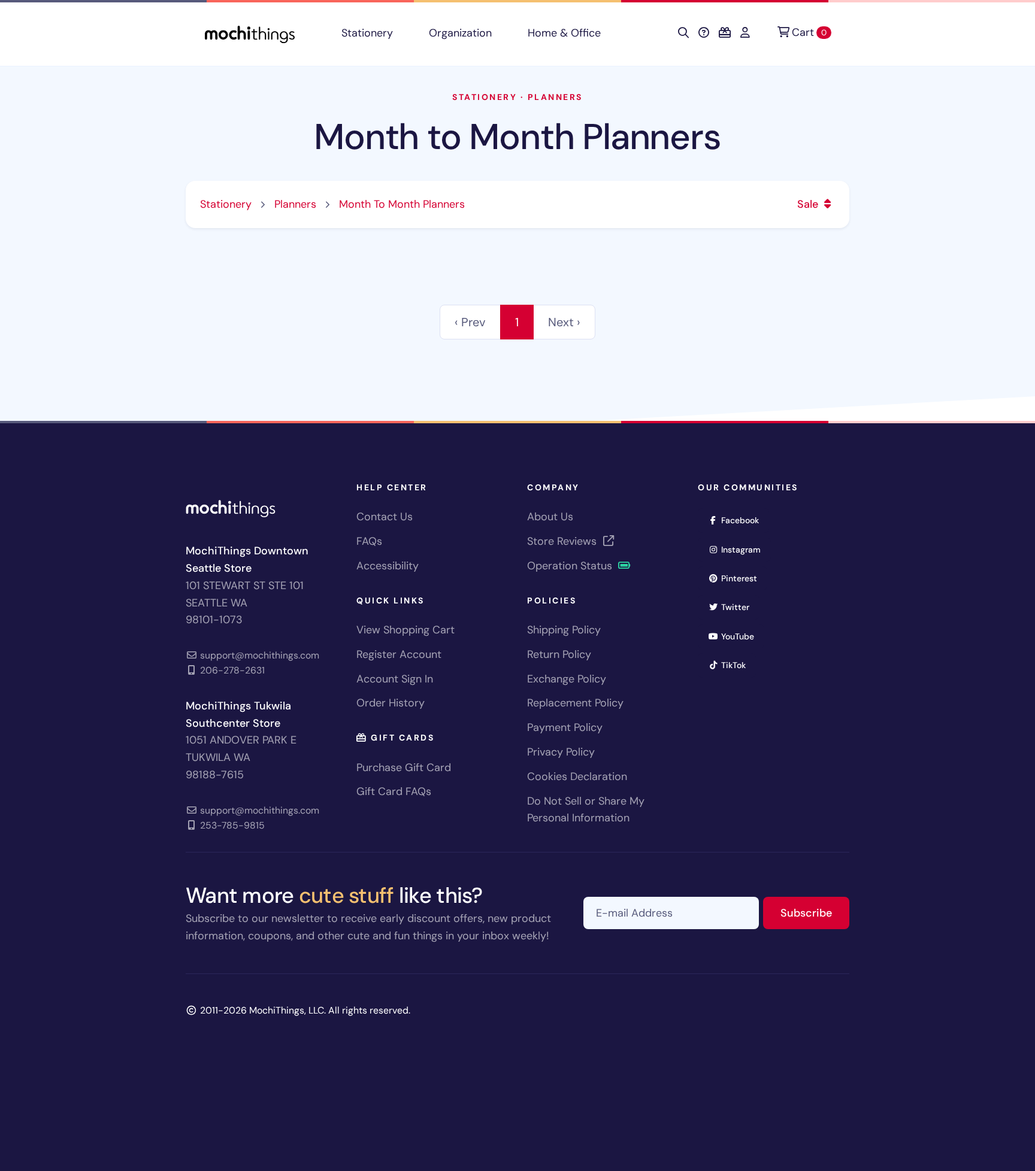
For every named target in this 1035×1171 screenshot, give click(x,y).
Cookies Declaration (577, 776)
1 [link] (517, 322)
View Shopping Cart (405, 630)
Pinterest (743, 578)
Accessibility (387, 566)
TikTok (737, 665)
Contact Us (384, 516)
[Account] (745, 33)
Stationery (367, 33)
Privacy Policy (561, 752)
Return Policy (559, 654)
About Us (550, 516)
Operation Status (571, 566)
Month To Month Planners (402, 204)
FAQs (369, 541)
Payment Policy (565, 727)
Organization (460, 33)
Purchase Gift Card (403, 767)
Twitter (739, 606)
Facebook (744, 520)
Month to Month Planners (517, 136)
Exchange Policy (566, 679)
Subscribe (814, 912)
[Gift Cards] (725, 33)
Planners (555, 97)
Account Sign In (394, 679)
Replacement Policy (575, 703)
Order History (390, 703)
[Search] (683, 33)
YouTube (741, 636)
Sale (809, 204)
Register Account (398, 654)
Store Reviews (563, 541)
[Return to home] (250, 33)
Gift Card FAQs (393, 791)
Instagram (745, 549)
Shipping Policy (564, 630)
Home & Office (564, 33)
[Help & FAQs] (704, 33)
